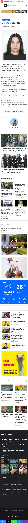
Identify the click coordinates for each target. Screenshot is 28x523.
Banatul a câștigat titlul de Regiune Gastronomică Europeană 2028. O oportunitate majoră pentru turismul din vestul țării (7, 212)
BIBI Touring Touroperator (16, 484)
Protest (24, 489)
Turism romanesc (18, 492)
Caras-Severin (5, 487)
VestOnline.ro (19, 510)
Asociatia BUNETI (5, 484)
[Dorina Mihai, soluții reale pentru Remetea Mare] (6, 323)
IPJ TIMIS (20, 487)
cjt (10, 487)
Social (7, 16)
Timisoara (4, 492)
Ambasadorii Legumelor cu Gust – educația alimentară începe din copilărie (6, 192)
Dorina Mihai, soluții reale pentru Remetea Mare (18, 322)
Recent (21, 308)
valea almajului (5, 494)
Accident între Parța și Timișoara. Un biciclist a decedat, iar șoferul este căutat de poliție (17, 315)
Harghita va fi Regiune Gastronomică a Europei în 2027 (18, 329)
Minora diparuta (18, 111)
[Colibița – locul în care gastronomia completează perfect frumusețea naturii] (14, 471)
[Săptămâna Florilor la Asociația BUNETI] (7, 409)
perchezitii (8, 489)
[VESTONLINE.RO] (10, 5)
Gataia (8, 111)
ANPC (16, 482)
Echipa (18, 513)
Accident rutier (5, 482)
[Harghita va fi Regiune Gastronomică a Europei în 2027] (6, 330)
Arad (20, 482)
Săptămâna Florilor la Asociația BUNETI (7, 415)
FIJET (14, 487)
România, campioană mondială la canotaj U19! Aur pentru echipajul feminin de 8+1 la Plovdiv (7, 396)
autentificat (10, 228)
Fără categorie (5, 20)
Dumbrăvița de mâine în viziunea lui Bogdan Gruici (18, 344)
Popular (7, 308)
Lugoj (3, 489)
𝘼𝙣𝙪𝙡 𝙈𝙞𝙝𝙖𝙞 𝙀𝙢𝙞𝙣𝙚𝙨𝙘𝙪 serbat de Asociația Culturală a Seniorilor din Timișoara (17, 337)
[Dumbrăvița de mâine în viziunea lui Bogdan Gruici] (6, 346)
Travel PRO (10, 492)
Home (4, 16)
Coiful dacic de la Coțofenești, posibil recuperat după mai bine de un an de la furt (20, 210)
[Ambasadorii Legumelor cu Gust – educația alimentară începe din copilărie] (7, 185)
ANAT (11, 482)
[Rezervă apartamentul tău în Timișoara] (14, 11)
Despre (14, 513)
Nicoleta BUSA (6, 26)
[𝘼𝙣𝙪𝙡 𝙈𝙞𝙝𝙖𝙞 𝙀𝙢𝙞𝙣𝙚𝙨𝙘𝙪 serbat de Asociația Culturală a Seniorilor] (6, 337)
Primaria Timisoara (17, 489)
